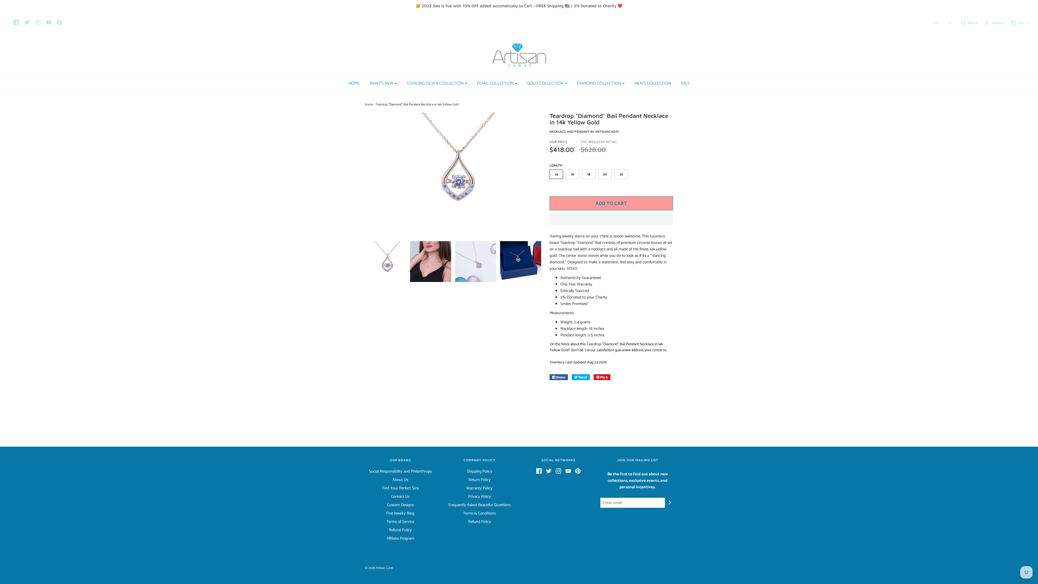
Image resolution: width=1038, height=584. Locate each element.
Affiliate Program (400, 538)
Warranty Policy (479, 488)
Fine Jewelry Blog (400, 513)
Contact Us (400, 496)
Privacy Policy (479, 496)
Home (354, 83)
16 (572, 174)
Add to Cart (611, 203)
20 (605, 174)
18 (588, 174)
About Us (400, 480)
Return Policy (479, 480)
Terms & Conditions (479, 513)
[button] (611, 219)
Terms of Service (400, 522)
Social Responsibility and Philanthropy (400, 471)
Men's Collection (652, 83)
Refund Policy (400, 530)
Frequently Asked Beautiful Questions (479, 505)
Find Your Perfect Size (400, 488)
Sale (685, 83)
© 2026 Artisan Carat (379, 567)
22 (621, 174)
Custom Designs (400, 505)
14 (556, 174)
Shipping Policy (479, 471)
